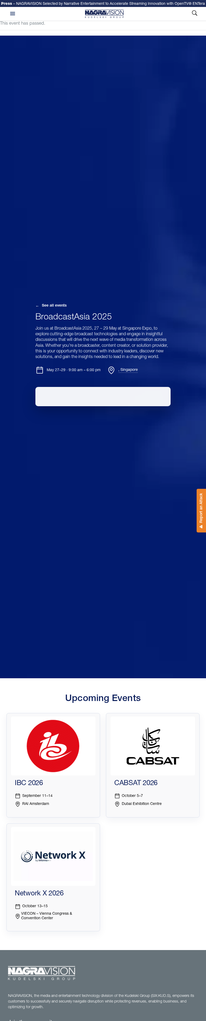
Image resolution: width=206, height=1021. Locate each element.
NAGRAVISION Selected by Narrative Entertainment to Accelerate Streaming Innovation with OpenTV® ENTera (103, 3)
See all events (51, 306)
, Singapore (128, 370)
